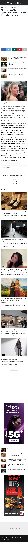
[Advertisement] (14, 33)
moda (20, 165)
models (8, 167)
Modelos (15, 157)
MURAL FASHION (14, 3)
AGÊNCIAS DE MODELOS (8, 7)
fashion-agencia (5, 165)
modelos (10, 123)
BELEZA (2, 537)
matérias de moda (14, 165)
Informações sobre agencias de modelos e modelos (13, 143)
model (24, 165)
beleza (16, 110)
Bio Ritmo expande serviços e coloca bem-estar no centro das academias (16, 465)
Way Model (18, 160)
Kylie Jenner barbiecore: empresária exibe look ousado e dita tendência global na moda (17, 69)
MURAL (4, 17)
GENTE (3, 266)
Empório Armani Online (20, 136)
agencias (9, 163)
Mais (14, 369)
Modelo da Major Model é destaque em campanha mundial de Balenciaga (11, 358)
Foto (8, 103)
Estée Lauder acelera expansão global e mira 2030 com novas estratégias (16, 454)
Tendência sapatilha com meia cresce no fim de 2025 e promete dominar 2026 (17, 58)
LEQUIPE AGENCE (10, 160)
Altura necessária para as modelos (9, 127)
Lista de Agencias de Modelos (8, 137)
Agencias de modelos (6, 125)
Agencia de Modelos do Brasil (13, 130)
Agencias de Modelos (20, 137)
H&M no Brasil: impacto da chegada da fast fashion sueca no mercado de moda (12, 330)
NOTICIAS (19, 537)
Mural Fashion (6, 539)
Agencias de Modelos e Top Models (9, 144)
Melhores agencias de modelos (18, 125)
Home (2, 7)
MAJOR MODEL (17, 7)
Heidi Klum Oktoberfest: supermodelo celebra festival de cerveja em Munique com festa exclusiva (17, 76)
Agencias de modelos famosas (8, 139)
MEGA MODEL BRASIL (12, 159)
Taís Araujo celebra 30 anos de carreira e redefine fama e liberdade (16, 449)
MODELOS (4, 295)
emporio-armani (15, 163)
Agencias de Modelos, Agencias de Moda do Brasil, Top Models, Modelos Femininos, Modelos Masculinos (14, 150)
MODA (13, 537)
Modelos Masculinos (10, 136)
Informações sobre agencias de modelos (14, 141)
